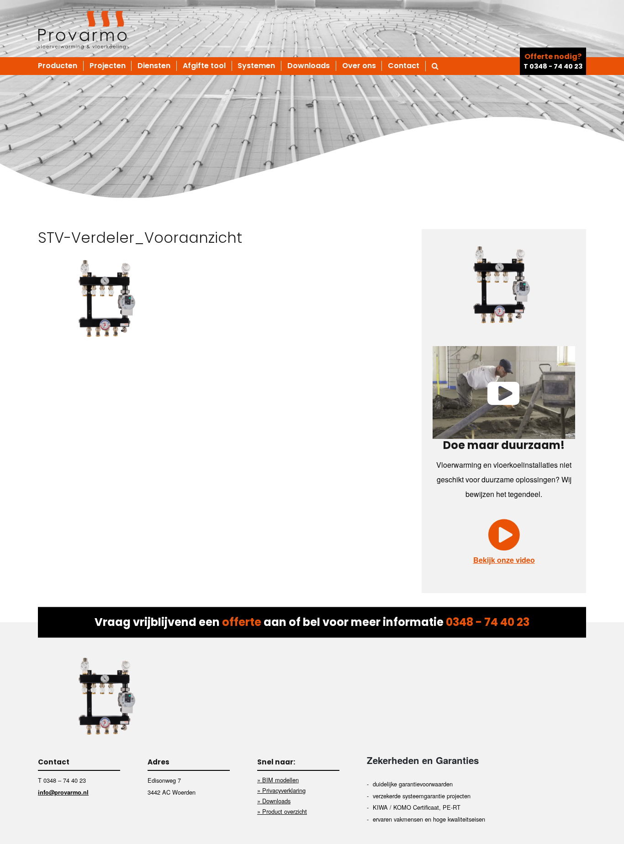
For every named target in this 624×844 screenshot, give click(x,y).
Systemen (256, 66)
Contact (403, 66)
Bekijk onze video (504, 560)
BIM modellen (280, 779)
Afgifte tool (204, 66)
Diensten (153, 66)
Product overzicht (284, 811)
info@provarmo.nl (63, 792)
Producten (57, 66)
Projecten (108, 66)
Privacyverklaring (284, 790)
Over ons (359, 66)
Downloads (308, 66)
